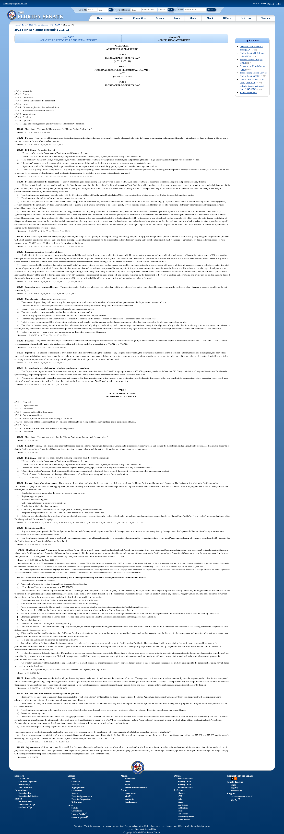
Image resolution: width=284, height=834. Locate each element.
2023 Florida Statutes (38, 25)
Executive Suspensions (81, 799)
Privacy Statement (136, 829)
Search (181, 10)
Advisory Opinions (186, 817)
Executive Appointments (81, 796)
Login (278, 3)
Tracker (265, 18)
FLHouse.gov (9, 3)
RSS (235, 778)
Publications (130, 778)
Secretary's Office (185, 787)
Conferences (76, 790)
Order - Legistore (78, 818)
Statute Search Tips (248, 92)
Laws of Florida (78, 814)
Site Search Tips (25, 807)
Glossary (181, 793)
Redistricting (76, 802)
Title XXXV (55, 25)
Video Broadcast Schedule (136, 787)
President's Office (185, 778)
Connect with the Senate (240, 775)
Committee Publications (28, 796)
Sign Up (270, 3)
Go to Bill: (83, 10)
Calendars (75, 781)
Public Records (184, 820)
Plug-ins (231, 793)
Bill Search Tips (25, 801)
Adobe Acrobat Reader (241, 797)
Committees (139, 18)
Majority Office (184, 781)
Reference (246, 18)
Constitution (76, 811)
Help (180, 799)
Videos (127, 781)
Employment (130, 793)
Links (180, 802)
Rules (180, 811)
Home (100, 18)
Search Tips (183, 805)
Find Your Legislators (27, 781)
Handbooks (183, 814)
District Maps (24, 784)
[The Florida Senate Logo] (35, 15)
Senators (118, 18)
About (209, 18)
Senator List (23, 778)
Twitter (232, 778)
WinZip (234, 800)
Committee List (24, 793)
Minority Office (184, 784)
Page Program (131, 802)
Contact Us (129, 799)
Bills (73, 778)
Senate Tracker (235, 782)
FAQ (180, 796)
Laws (177, 18)
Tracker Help (236, 791)
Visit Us (128, 796)
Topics (127, 784)
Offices (227, 18)
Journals (75, 784)
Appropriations (78, 787)
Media (193, 18)
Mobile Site (21, 3)
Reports (74, 793)
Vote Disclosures (25, 787)
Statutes (74, 808)
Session (160, 18)
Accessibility (150, 829)
